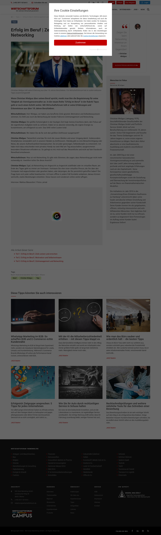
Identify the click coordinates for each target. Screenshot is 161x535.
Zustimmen (80, 42)
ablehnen (63, 36)
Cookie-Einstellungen (90, 36)
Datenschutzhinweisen (75, 33)
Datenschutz (102, 49)
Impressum (93, 49)
